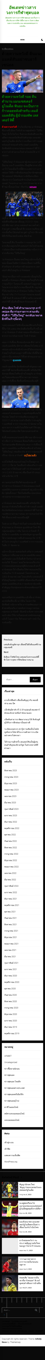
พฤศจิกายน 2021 (11, 905)
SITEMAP (6, 1321)
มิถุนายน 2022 (10, 860)
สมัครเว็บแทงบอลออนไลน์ (12, 1329)
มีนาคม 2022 (10, 879)
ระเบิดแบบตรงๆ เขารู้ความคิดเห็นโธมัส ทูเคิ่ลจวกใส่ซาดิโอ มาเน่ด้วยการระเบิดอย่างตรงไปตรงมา (21, 732)
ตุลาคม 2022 (10, 834)
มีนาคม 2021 (10, 956)
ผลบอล (31, 1331)
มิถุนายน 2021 (10, 937)
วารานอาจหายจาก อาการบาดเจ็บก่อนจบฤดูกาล (28, 1262)
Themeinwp (15, 1342)
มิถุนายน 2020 (10, 1014)
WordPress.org (10, 1162)
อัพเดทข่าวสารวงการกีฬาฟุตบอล (22, 10)
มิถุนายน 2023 (10, 783)
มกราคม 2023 (10, 815)
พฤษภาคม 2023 (11, 790)
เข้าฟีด (7, 1149)
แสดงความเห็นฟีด (12, 1155)
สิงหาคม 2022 (10, 847)
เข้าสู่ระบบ (9, 1142)
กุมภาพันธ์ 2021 (11, 963)
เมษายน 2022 (10, 873)
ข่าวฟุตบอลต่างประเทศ (14, 1088)
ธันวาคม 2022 (10, 822)
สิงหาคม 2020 (10, 1001)
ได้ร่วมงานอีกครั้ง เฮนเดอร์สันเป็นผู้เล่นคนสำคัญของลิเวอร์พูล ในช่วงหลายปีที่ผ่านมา (21, 745)
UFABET (8, 1056)
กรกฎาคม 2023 (11, 777)
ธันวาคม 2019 (10, 1027)
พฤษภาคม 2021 (11, 944)
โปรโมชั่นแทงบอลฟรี (19, 1321)
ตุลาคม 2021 (10, 912)
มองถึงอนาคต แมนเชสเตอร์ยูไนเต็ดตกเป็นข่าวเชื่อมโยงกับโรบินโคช (29, 1225)
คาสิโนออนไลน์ (11, 1107)
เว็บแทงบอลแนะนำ (25, 1324)
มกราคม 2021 (10, 969)
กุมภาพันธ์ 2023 (11, 809)
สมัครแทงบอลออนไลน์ (14, 1113)
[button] (42, 40)
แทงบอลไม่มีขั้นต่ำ (9, 1324)
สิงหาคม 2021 (10, 924)
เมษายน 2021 (10, 950)
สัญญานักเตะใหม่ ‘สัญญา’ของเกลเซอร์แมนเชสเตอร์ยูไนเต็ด (30, 1187)
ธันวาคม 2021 (10, 899)
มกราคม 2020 (10, 1021)
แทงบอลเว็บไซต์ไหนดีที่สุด (12, 1326)
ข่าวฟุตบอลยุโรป (11, 1101)
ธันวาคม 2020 (10, 976)
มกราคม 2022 (10, 892)
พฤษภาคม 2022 (11, 867)
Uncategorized (10, 1062)
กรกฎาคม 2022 (11, 854)
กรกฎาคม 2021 (11, 931)
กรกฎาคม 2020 (11, 1008)
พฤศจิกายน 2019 (11, 1033)
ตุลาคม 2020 (10, 988)
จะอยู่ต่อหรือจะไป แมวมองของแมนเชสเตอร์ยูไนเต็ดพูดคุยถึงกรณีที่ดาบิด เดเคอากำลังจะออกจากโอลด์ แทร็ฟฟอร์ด (30, 1208)
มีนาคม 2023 (10, 802)
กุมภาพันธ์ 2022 (11, 886)
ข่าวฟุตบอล (9, 1075)
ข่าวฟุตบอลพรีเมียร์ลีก (14, 1094)
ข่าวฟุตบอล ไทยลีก (12, 1081)
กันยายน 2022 (10, 841)
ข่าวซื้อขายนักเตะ (7, 49)
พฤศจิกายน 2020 (11, 982)
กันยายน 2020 (10, 995)
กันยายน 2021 (10, 918)
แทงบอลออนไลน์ (11, 1120)
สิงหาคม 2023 (10, 770)
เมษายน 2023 (10, 796)
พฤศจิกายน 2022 (11, 828)
